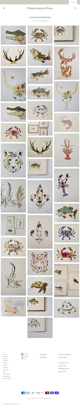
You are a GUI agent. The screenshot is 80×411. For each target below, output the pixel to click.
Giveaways (5, 369)
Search (4, 354)
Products (5, 358)
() (73, 2)
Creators (5, 363)
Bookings (5, 356)
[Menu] (4, 8)
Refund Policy (6, 376)
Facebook (25, 354)
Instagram (26, 356)
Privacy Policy (6, 374)
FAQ (4, 372)
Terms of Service (7, 378)
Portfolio (5, 360)
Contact (5, 365)
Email (24, 358)
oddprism (15, 404)
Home (34, 21)
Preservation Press (46, 398)
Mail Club (5, 367)
